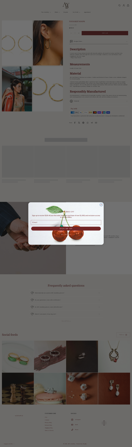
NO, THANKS (66, 234)
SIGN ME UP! (66, 228)
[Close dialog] (101, 204)
